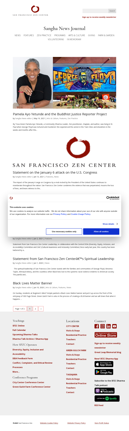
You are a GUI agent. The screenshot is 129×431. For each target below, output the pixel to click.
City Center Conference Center (28, 382)
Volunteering (56, 40)
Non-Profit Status (102, 423)
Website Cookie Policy (49, 423)
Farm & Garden (106, 36)
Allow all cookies (101, 231)
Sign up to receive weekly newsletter (99, 17)
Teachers (70, 339)
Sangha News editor (23, 118)
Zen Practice (44, 36)
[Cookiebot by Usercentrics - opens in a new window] (108, 198)
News (18, 36)
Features (29, 36)
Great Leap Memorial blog (107, 352)
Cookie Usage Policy (80, 214)
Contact (70, 344)
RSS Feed (98, 405)
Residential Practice (76, 335)
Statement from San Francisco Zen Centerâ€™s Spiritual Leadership (63, 258)
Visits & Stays (73, 330)
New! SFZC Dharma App (106, 358)
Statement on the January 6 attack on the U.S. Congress (55, 172)
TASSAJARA (71, 374)
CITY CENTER (72, 326)
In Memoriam (74, 40)
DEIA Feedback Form (23, 358)
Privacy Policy (60, 214)
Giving (91, 36)
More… (16, 371)
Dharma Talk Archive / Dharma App (30, 339)
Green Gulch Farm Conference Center (32, 386)
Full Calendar (19, 330)
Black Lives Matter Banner (32, 283)
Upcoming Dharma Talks (25, 334)
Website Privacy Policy (76, 423)
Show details (108, 224)
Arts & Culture (76, 36)
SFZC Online (19, 325)
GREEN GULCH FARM (76, 350)
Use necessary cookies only (64, 231)
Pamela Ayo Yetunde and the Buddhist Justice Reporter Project (60, 114)
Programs (60, 36)
